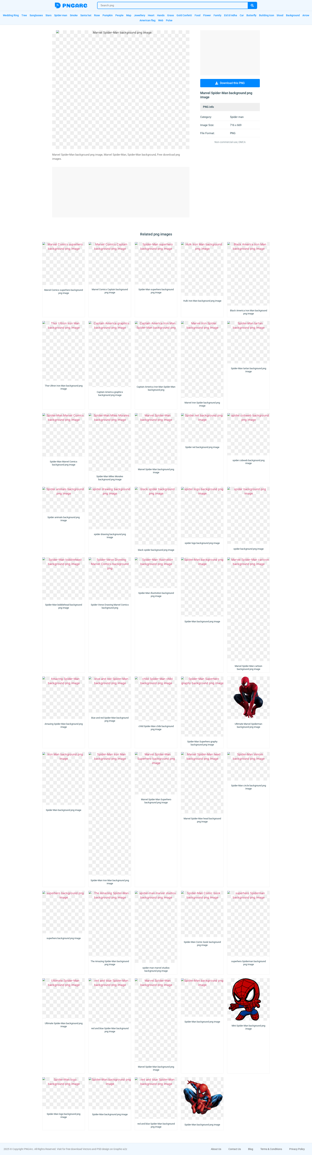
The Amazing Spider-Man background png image (110, 963)
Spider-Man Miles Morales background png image (109, 478)
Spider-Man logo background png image (63, 1115)
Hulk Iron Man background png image (202, 300)
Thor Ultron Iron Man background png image (64, 387)
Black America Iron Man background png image (248, 312)
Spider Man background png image (63, 810)
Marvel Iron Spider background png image (202, 404)
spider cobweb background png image (249, 462)
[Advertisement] (120, 192)
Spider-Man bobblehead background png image (63, 606)
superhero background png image (64, 938)
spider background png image (248, 548)
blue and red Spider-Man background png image (110, 719)
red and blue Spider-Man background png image (110, 1030)
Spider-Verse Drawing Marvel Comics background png (110, 606)
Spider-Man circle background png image (248, 787)
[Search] (252, 5)
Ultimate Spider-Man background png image (64, 1025)
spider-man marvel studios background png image (156, 969)
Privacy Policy (297, 1149)
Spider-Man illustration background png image (156, 594)
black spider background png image (156, 550)
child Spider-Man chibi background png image (156, 728)
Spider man (237, 117)
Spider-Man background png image (202, 621)
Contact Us (234, 1149)
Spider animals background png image (63, 519)
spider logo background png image (202, 543)
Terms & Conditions (271, 1149)
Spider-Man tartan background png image (248, 370)
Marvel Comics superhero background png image (63, 291)
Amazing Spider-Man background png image (64, 725)
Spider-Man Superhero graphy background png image (202, 743)
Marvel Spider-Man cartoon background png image (248, 667)
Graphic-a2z (120, 1149)
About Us (216, 1149)
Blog (250, 1149)
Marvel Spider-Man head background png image (202, 820)
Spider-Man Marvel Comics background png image (63, 463)
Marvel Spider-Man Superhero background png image (156, 801)
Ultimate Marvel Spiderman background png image (248, 725)
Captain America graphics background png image (110, 393)
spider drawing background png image (110, 536)
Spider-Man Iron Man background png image (110, 882)
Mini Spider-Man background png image (248, 1027)
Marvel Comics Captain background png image (110, 291)
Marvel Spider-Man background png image (156, 471)
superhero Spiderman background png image (248, 963)
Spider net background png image (202, 447)
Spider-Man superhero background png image (156, 291)
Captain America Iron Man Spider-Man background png (156, 388)
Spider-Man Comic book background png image (202, 943)
